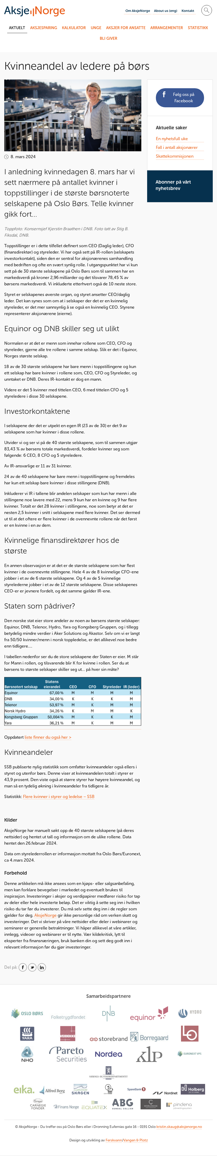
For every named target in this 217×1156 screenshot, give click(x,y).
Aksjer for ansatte (126, 27)
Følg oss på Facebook (183, 97)
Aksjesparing (43, 27)
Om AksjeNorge (137, 11)
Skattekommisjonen (174, 156)
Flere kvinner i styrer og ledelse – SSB (58, 796)
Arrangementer (166, 27)
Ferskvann (114, 1140)
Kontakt (188, 11)
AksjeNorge (45, 915)
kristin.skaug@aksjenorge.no (179, 1126)
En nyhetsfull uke (172, 138)
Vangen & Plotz (135, 1140)
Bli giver (108, 38)
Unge (96, 27)
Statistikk (198, 27)
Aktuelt (17, 27)
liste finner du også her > (48, 737)
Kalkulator (74, 27)
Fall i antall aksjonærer (177, 147)
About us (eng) (165, 11)
